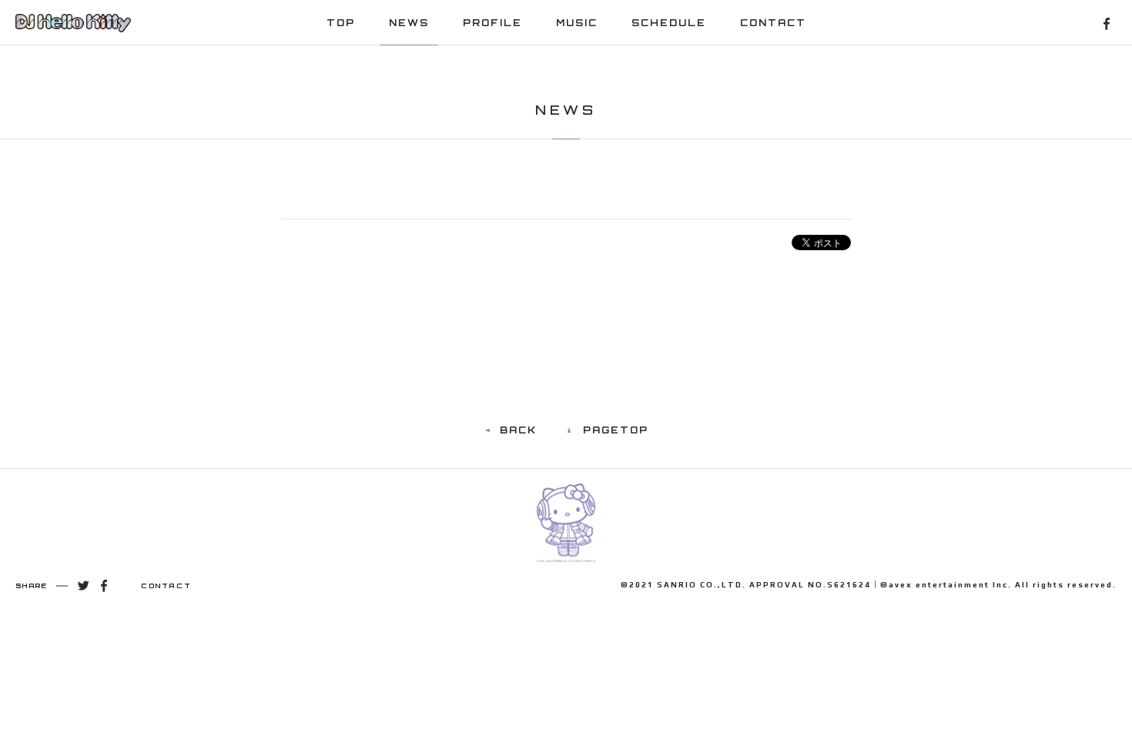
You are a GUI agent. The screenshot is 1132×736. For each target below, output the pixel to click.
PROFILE (492, 22)
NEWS (409, 22)
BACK (518, 430)
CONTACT (773, 22)
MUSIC (577, 22)
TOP (341, 22)
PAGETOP (615, 430)
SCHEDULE (668, 22)
